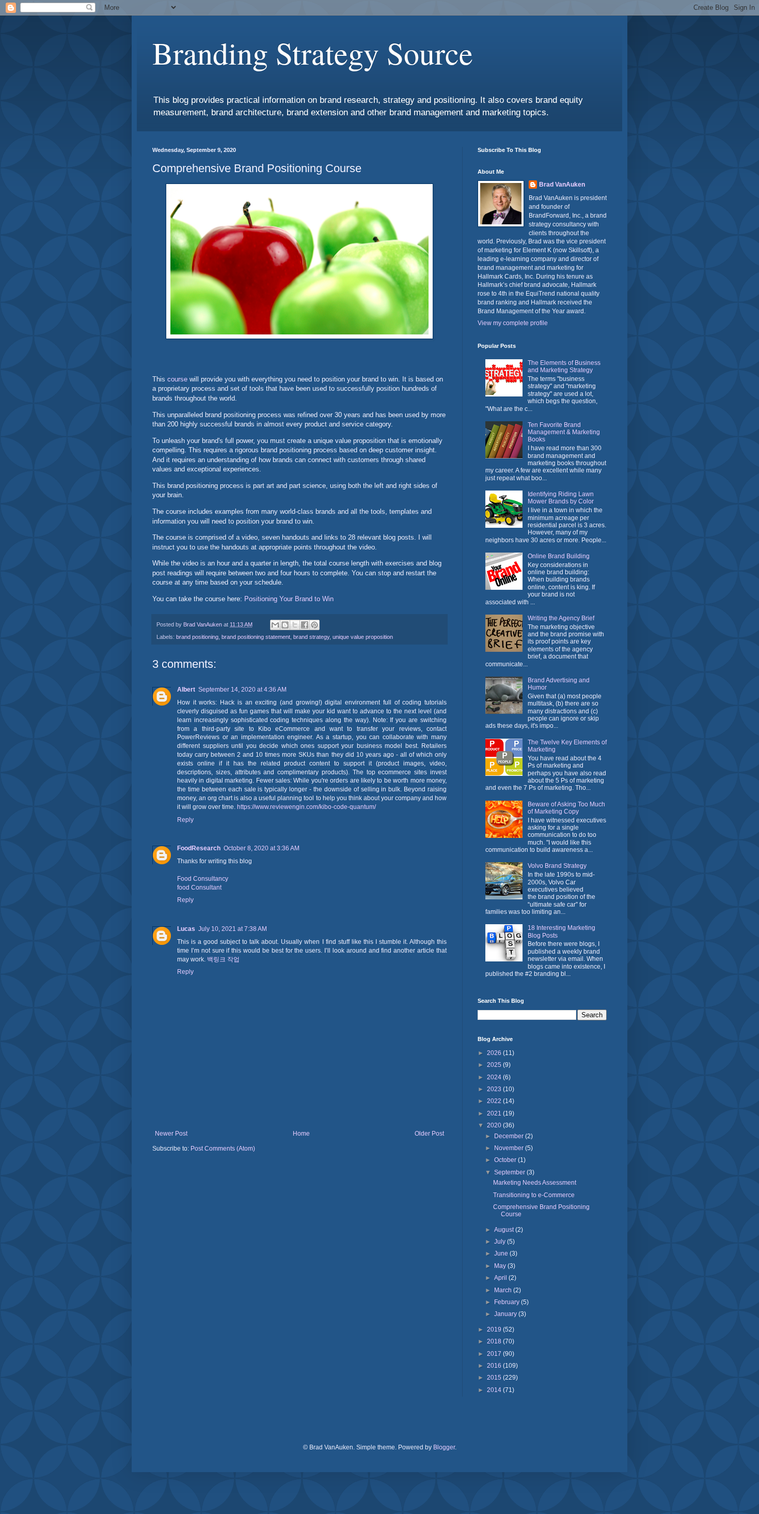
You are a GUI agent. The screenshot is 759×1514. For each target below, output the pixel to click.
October (506, 1160)
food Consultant (199, 887)
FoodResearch (198, 848)
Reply (185, 819)
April (501, 1277)
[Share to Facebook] (304, 625)
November (509, 1148)
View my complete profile (513, 323)
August (504, 1229)
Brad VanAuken (562, 184)
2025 (495, 1064)
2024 (495, 1077)
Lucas (186, 928)
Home (301, 1133)
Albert (186, 689)
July (500, 1241)
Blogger (444, 1447)
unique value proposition (363, 637)
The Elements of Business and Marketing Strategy (564, 366)
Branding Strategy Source (312, 52)
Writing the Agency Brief (561, 618)
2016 (495, 1365)
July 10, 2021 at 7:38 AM (232, 928)
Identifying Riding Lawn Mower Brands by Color (561, 498)
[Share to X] (295, 625)
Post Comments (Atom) (223, 1148)
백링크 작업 (223, 959)
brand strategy (311, 637)
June (502, 1253)
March (503, 1290)
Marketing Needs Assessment (534, 1182)
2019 (495, 1329)
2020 (495, 1125)
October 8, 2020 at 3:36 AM (261, 848)
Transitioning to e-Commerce (534, 1195)
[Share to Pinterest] (314, 625)
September (510, 1172)
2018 (495, 1341)
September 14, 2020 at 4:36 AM (242, 689)
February (507, 1302)
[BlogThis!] (285, 625)
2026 (495, 1053)
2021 (495, 1113)
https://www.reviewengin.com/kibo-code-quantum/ (305, 806)
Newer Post (171, 1133)
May (501, 1266)
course (177, 379)
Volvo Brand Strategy (557, 865)
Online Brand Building (559, 556)
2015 (495, 1377)
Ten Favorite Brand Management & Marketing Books (564, 432)
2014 (495, 1390)
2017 (495, 1353)
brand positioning (197, 637)
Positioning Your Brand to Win (289, 599)
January (506, 1314)
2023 (495, 1089)
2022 (495, 1101)
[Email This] (275, 625)
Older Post (429, 1133)
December (509, 1136)
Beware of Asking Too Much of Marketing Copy (566, 808)
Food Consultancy (202, 878)
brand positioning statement (256, 637)
